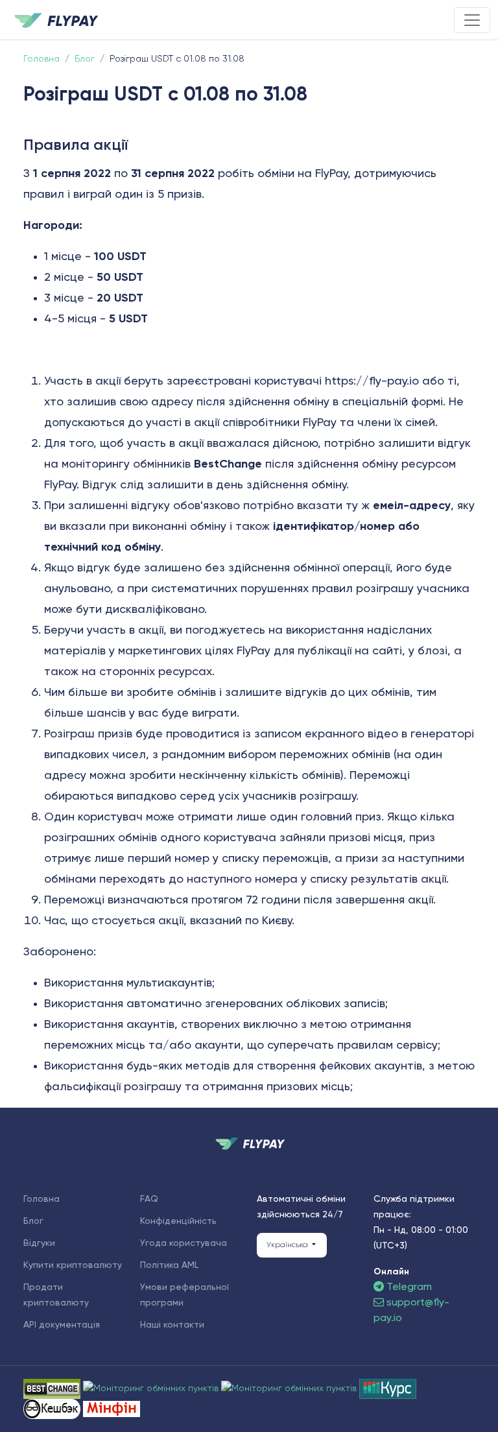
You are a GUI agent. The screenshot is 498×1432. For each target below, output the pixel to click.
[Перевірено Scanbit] (152, 1388)
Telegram (408, 1287)
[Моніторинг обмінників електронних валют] (387, 1388)
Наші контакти (172, 1325)
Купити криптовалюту (72, 1265)
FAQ (149, 1199)
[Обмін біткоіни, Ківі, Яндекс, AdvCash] (53, 1408)
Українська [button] (288, 1245)
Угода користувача (183, 1243)
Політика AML (169, 1265)
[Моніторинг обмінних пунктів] (111, 1408)
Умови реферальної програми (184, 1295)
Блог (33, 1221)
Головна (41, 1199)
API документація (61, 1325)
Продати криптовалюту (56, 1295)
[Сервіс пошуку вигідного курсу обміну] (290, 1388)
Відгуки (39, 1243)
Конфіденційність (178, 1221)
